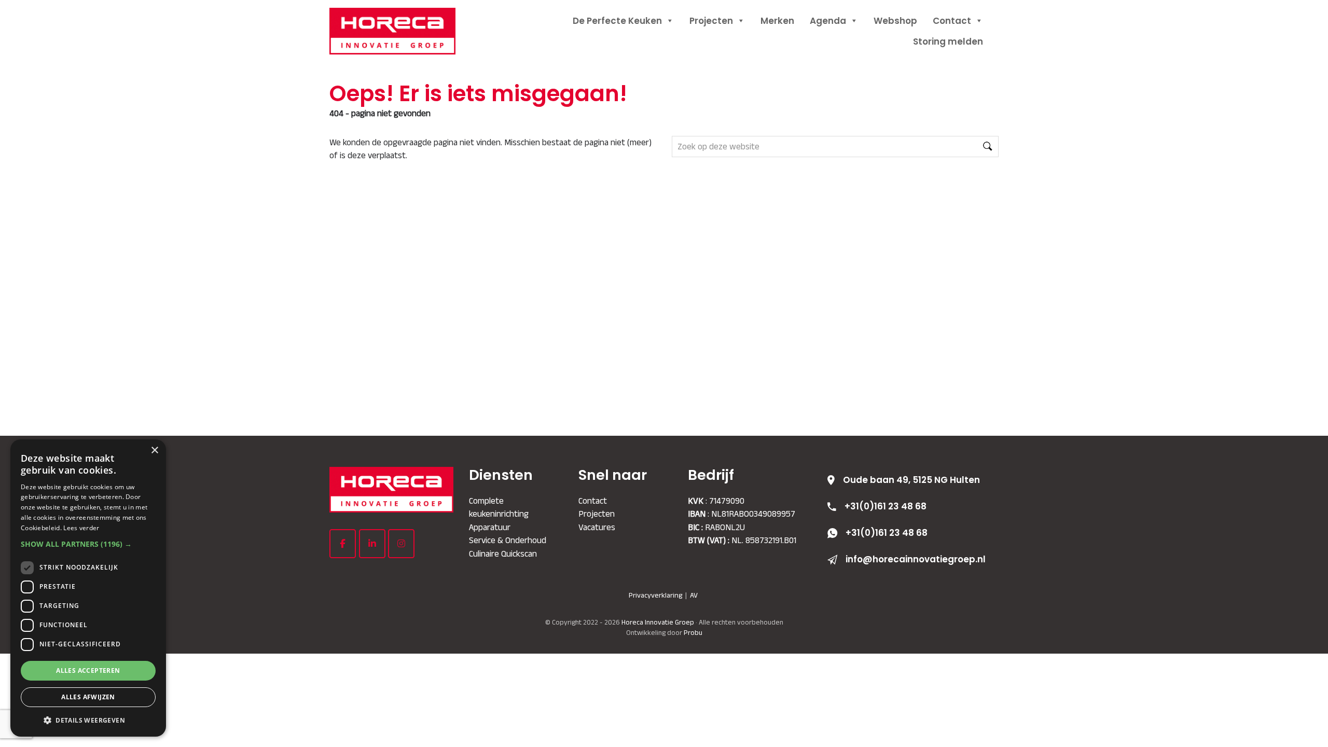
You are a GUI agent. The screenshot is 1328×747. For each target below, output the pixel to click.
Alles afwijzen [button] (88, 697)
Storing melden (948, 41)
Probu (693, 633)
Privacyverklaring (655, 595)
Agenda (828, 21)
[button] (88, 543)
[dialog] (88, 588)
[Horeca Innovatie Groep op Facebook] (342, 543)
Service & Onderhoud (507, 540)
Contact (952, 21)
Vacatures (596, 527)
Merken (777, 21)
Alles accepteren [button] (88, 670)
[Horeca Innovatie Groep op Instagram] (401, 543)
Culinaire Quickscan (503, 553)
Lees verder (81, 527)
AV (694, 595)
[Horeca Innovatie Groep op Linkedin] (372, 543)
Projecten (711, 21)
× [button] (154, 450)
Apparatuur (489, 527)
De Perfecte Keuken (617, 21)
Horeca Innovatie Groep (404, 19)
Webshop (895, 21)
